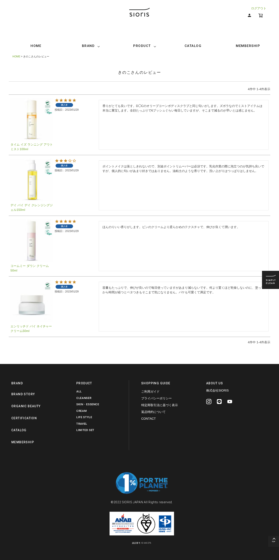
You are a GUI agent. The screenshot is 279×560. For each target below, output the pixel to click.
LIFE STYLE (84, 417)
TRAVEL (81, 423)
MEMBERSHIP (248, 46)
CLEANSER (83, 398)
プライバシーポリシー (156, 398)
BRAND (88, 46)
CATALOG (193, 46)
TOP (273, 542)
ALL (79, 391)
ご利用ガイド (150, 391)
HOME (36, 46)
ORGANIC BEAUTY (26, 406)
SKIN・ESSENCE (87, 404)
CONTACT (148, 418)
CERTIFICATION (24, 418)
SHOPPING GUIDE (155, 383)
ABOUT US (214, 383)
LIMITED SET (85, 430)
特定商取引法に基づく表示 (159, 405)
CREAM (81, 410)
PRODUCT (142, 46)
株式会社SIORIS (217, 390)
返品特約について (153, 412)
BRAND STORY (23, 394)
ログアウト (258, 8)
